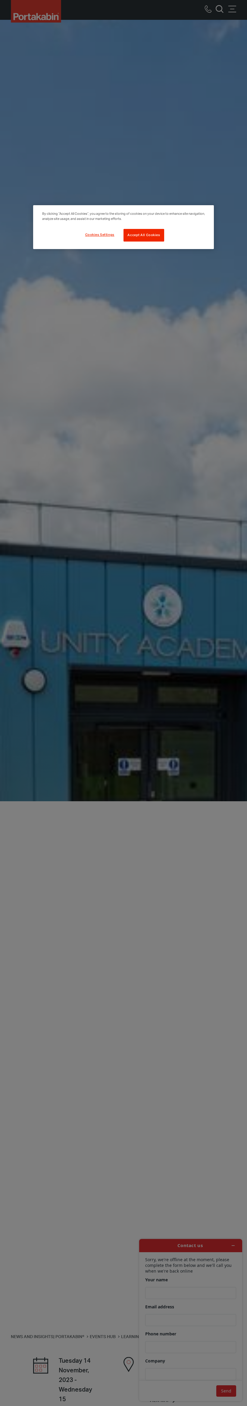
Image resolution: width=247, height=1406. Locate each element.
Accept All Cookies (143, 235)
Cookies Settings (99, 234)
